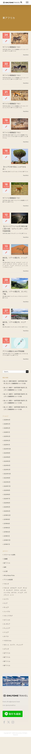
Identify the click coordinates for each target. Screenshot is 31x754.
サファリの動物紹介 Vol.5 (11, 47)
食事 (5, 567)
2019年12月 (7, 515)
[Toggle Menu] (27, 2)
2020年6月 (7, 503)
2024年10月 (7, 449)
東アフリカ (7, 51)
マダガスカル (7, 640)
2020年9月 (7, 490)
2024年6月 (7, 457)
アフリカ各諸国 (15, 49)
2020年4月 (7, 511)
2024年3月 (7, 469)
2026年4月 (7, 420)
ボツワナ (6, 636)
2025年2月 (7, 440)
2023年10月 (7, 474)
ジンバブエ (18, 233)
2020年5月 (7, 507)
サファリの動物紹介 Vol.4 (11, 75)
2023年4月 (7, 482)
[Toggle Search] (21, 2)
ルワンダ (6, 649)
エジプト (6, 599)
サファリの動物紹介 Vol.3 (11, 104)
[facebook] (4, 722)
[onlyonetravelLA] (15, 677)
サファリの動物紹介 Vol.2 (11, 132)
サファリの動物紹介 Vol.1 (11, 198)
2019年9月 (7, 519)
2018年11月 (7, 540)
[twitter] (8, 722)
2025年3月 (7, 436)
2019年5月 (7, 528)
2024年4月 (7, 465)
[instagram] (13, 722)
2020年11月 (7, 486)
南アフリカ (14, 135)
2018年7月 (7, 544)
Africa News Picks (9, 575)
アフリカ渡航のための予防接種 (13, 351)
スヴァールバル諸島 (9, 554)
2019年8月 (7, 523)
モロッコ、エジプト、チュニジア (13, 645)
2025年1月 (7, 444)
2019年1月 (7, 536)
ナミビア (10, 267)
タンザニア (7, 79)
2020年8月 (7, 494)
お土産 (5, 571)
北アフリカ (7, 653)
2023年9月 (7, 478)
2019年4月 (7, 532)
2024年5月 (7, 461)
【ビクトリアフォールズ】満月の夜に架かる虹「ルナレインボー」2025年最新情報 (15, 228)
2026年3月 (7, 424)
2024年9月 (7, 453)
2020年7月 (7, 498)
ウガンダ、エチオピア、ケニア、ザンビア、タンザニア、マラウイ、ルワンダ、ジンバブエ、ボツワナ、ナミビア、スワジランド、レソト (15, 264)
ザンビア (13, 233)
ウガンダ (6, 584)
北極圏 (5, 559)
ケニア (20, 49)
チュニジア (7, 628)
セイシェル (7, 620)
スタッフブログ (11, 136)
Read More (25, 54)
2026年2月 (7, 428)
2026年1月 (7, 432)
